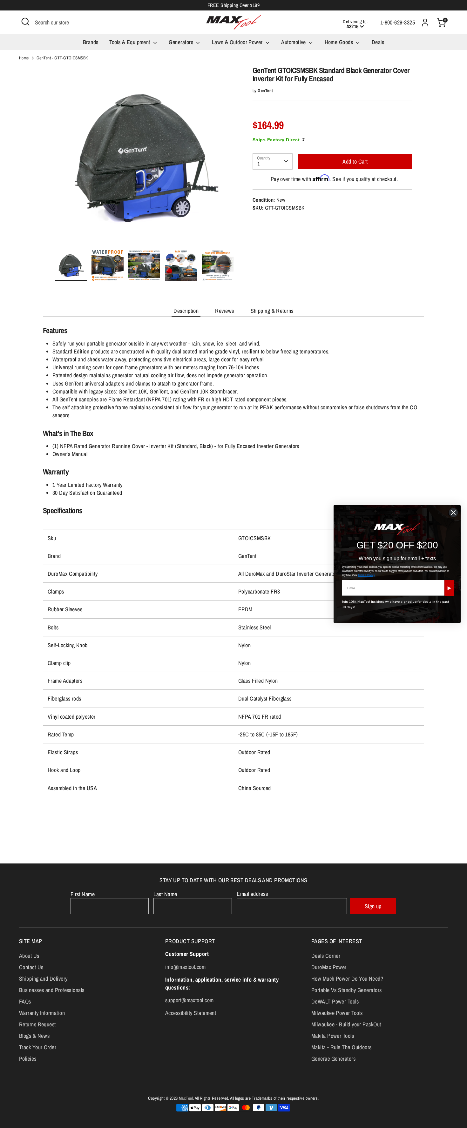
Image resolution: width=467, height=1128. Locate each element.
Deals (378, 42)
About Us (29, 956)
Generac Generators (333, 1059)
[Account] (425, 22)
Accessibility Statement (190, 1013)
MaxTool (186, 1098)
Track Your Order (37, 1047)
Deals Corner (325, 956)
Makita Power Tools (332, 1036)
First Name (83, 894)
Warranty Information (42, 1013)
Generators (181, 42)
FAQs (25, 1001)
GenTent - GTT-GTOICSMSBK (62, 58)
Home (24, 58)
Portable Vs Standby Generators (346, 990)
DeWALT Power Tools (335, 1001)
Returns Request (37, 1024)
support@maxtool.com (189, 1000)
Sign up (373, 906)
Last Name (165, 894)
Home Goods (340, 42)
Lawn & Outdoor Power (238, 42)
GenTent (265, 90)
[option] (144, 157)
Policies (28, 1059)
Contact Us (31, 967)
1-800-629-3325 (397, 22)
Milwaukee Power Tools (336, 1013)
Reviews (224, 311)
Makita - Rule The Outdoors (341, 1047)
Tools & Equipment (130, 42)
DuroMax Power (329, 967)
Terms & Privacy (366, 575)
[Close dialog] (453, 512)
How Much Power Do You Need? (347, 979)
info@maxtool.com (185, 967)
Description (186, 311)
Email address (252, 894)
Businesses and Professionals (52, 990)
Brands (90, 42)
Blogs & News (34, 1036)
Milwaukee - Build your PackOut (346, 1024)
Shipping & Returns (272, 311)
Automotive (294, 42)
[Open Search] (25, 21)
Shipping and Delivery (43, 979)
